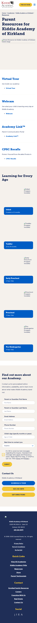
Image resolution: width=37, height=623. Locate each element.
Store (18, 572)
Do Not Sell (18, 550)
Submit (7, 464)
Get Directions (18, 495)
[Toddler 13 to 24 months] (29, 227)
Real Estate (18, 599)
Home (4, 13)
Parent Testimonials (18, 576)
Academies (10, 13)
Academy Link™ (12, 136)
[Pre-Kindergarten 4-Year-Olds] (29, 332)
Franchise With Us (19, 595)
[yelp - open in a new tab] (19, 614)
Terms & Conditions (18, 547)
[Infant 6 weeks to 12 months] (29, 193)
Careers (18, 592)
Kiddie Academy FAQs (18, 565)
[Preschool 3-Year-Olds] (29, 296)
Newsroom (18, 569)
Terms (18, 458)
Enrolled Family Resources (18, 588)
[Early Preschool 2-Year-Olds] (29, 263)
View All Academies (18, 562)
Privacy (26, 458)
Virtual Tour (10, 88)
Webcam (9, 114)
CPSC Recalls (11, 159)
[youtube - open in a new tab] (16, 614)
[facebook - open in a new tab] (14, 614)
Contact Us (18, 602)
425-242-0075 (18, 489)
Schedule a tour (18, 483)
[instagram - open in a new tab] (22, 614)
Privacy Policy (18, 543)
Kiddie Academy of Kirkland (24, 13)
